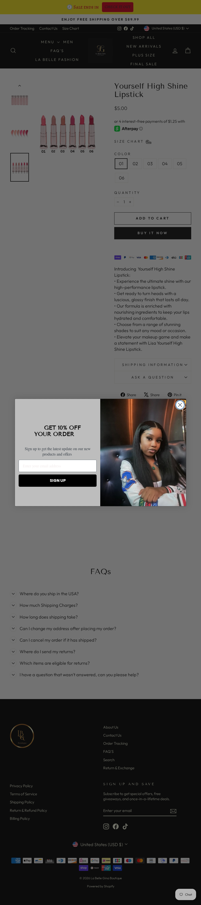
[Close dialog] (180, 405)
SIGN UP (58, 480)
